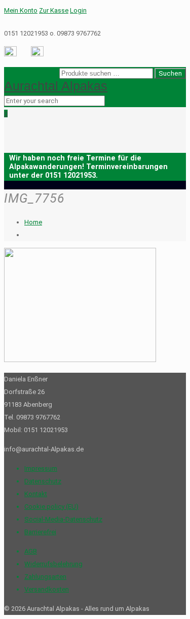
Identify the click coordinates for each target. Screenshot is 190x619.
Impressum (40, 468)
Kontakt (35, 494)
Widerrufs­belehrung (53, 564)
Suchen (170, 73)
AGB (30, 551)
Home (33, 222)
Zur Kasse (53, 10)
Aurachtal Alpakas (55, 86)
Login (78, 10)
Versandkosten (46, 589)
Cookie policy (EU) (51, 506)
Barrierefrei (40, 532)
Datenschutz (42, 481)
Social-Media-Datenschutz (63, 519)
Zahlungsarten (45, 576)
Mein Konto (20, 10)
